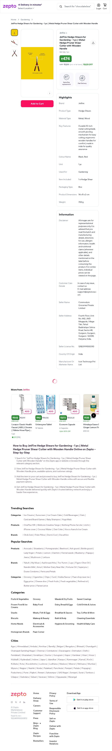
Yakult (26, 563)
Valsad (33, 677)
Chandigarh (91, 646)
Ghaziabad (26, 655)
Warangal (72, 677)
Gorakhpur (38, 655)
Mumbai (91, 664)
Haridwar (76, 655)
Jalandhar (52, 659)
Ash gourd (74, 548)
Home (13, 19)
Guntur (48, 655)
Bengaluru (70, 646)
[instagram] (13, 702)
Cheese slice (41, 581)
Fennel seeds (67, 553)
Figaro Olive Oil (82, 563)
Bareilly (52, 646)
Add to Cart (37, 103)
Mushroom (36, 557)
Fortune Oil (71, 567)
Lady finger (29, 553)
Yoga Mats (66, 519)
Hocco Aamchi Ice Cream (76, 529)
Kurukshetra (31, 664)
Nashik (31, 668)
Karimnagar (72, 659)
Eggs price (28, 581)
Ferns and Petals (48, 571)
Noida (39, 668)
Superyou (82, 567)
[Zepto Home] (9, 6)
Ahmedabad (22, 646)
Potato (39, 553)
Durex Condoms (31, 571)
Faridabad (15, 655)
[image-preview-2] (14, 53)
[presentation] (18, 19)
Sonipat (73, 672)
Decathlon (64, 535)
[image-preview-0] (14, 32)
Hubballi (14, 659)
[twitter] (17, 702)
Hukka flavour (64, 577)
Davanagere (64, 651)
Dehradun (76, 651)
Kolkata (14, 664)
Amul (39, 567)
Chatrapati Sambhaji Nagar (23, 651)
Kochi (89, 659)
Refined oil (83, 581)
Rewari (41, 672)
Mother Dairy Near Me (54, 567)
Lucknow (43, 664)
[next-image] (50, 93)
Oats (82, 515)
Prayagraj (86, 668)
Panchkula (58, 668)
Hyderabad (25, 659)
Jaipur (43, 659)
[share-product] (93, 42)
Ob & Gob (28, 535)
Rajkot (33, 672)
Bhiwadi (80, 646)
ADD (27, 411)
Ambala (33, 646)
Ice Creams (29, 515)
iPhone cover (30, 529)
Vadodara (24, 677)
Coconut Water (45, 529)
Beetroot (64, 548)
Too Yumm (62, 563)
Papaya (89, 553)
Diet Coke (58, 529)
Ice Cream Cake (54, 515)
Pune (25, 672)
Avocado (28, 548)
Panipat (68, 668)
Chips (47, 577)
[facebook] (21, 702)
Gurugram (58, 655)
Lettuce (46, 557)
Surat (81, 672)
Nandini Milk (29, 567)
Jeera (26, 557)
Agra (13, 646)
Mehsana (81, 664)
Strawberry (39, 548)
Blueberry (79, 553)
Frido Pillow (40, 535)
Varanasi (42, 677)
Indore (35, 659)
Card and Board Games (34, 519)
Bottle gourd (86, 548)
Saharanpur (51, 672)
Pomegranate (52, 548)
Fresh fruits (53, 581)
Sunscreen (41, 515)
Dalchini (56, 553)
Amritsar (43, 646)
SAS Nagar (63, 672)
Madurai (63, 664)
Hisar (84, 655)
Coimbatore (51, 651)
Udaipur (14, 677)
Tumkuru (89, 672)
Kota (22, 664)
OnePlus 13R (29, 525)
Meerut (72, 664)
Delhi (85, 651)
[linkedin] (25, 702)
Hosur (91, 655)
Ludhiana (53, 664)
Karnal (82, 659)
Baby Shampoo (53, 519)
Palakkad (48, 668)
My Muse (35, 563)
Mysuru (14, 668)
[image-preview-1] (14, 42)
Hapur (67, 655)
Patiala (77, 668)
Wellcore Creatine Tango (48, 525)
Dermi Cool (52, 535)
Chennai (40, 651)
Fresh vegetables (68, 581)
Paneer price (42, 586)
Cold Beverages (71, 515)
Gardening (25, 19)
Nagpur (23, 668)
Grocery (27, 577)
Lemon (47, 553)
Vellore (51, 677)
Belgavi (60, 646)
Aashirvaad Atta (49, 563)
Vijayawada (61, 677)
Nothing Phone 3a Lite (72, 525)
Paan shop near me (81, 577)
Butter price (29, 586)
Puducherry (16, 672)
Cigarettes (38, 577)
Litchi (86, 525)
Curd (53, 577)
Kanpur (61, 659)
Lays (71, 563)
